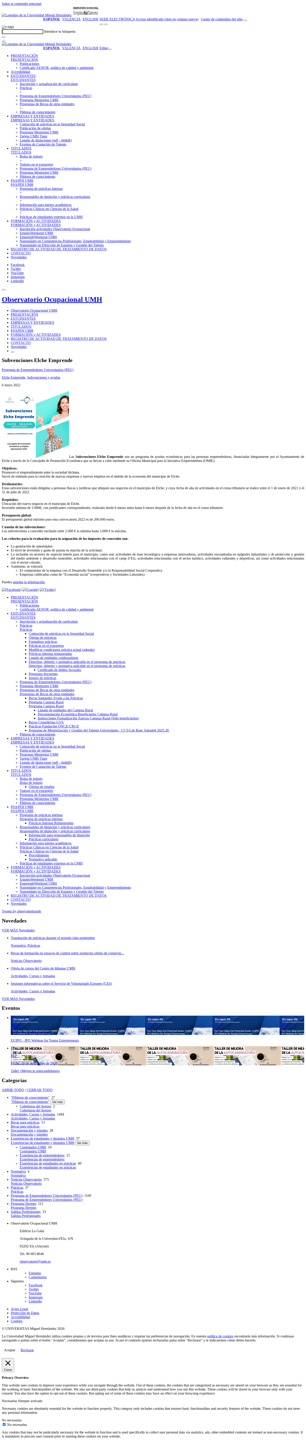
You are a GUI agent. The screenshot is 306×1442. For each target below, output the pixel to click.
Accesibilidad (20, 72)
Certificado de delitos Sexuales (59, 670)
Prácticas (26, 88)
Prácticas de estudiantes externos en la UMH (51, 217)
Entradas (35, 1273)
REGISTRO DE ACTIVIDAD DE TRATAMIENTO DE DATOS (59, 249)
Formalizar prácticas (43, 642)
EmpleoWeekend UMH (36, 233)
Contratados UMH (33, 1147)
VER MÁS (18, 930)
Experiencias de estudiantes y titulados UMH (42, 1138)
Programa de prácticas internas (41, 189)
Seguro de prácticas (42, 678)
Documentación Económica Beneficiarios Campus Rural (78, 714)
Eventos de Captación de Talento (43, 144)
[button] (24, 60)
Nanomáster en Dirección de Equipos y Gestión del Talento (62, 245)
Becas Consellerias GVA (46, 722)
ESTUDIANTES (23, 76)
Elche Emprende (13, 377)
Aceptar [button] (9, 1350)
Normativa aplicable (43, 859)
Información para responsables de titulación (59, 835)
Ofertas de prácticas (42, 637)
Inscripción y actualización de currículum (49, 84)
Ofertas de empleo (41, 787)
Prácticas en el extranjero (46, 646)
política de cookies (220, 1336)
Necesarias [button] (10, 1401)
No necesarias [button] (12, 1420)
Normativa (18, 1171)
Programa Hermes (23, 1204)
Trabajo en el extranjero (36, 164)
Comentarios (38, 1277)
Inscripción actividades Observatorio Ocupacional (55, 229)
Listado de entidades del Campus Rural (65, 710)
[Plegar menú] (110, 49)
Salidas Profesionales (26, 1212)
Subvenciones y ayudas (43, 377)
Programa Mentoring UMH (39, 100)
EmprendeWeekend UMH (38, 237)
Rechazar (27, 1350)
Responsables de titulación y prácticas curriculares (55, 197)
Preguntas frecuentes (43, 674)
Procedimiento (39, 855)
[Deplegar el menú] (12, 352)
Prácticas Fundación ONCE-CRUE (54, 726)
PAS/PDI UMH (22, 180)
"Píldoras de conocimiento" (30, 1097)
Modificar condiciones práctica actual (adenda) (62, 650)
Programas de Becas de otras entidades (47, 104)
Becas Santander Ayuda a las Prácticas (56, 698)
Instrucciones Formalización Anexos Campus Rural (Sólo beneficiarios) (88, 718)
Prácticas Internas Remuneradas (51, 823)
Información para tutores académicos (45, 205)
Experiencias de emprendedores (42, 1155)
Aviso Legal (19, 1309)
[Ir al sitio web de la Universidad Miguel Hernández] (36, 15)
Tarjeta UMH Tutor (33, 136)
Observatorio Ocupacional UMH (52, 299)
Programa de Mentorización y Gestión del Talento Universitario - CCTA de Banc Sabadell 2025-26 (99, 730)
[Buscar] (3, 37)
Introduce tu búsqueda (59, 31)
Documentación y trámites (29, 1130)
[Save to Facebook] (12, 590)
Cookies (16, 1321)
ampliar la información (29, 582)
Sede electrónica (117, 19)
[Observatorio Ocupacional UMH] (85, 15)
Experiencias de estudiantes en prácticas (48, 1163)
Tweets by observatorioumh (21, 911)
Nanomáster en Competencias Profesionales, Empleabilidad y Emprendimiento (75, 241)
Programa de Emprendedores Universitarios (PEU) (55, 96)
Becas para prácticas (25, 1122)
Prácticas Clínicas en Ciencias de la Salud (49, 209)
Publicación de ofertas (35, 128)
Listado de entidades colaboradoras (53, 658)
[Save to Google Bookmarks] (30, 590)
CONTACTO (21, 253)
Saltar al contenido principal (21, 4)
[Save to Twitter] (48, 590)
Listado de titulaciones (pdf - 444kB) (46, 140)
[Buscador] (245, 20)
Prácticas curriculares (43, 839)
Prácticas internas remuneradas (50, 654)
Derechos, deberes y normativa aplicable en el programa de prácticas (77, 662)
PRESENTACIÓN (24, 56)
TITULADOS (21, 148)
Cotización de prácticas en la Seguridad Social (52, 124)
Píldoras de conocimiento (37, 112)
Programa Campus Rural (46, 702)
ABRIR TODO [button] (13, 1090)
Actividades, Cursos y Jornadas (33, 1114)
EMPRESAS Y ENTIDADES (32, 116)
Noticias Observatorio (26, 1179)
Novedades (19, 257)
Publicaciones (29, 64)
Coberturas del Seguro (35, 1106)
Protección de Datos (25, 1313)
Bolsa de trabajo (31, 156)
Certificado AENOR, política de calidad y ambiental (56, 68)
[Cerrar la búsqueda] (3, 41)
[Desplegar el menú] (106, 24)
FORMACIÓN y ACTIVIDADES (36, 221)
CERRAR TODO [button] (40, 1090)
